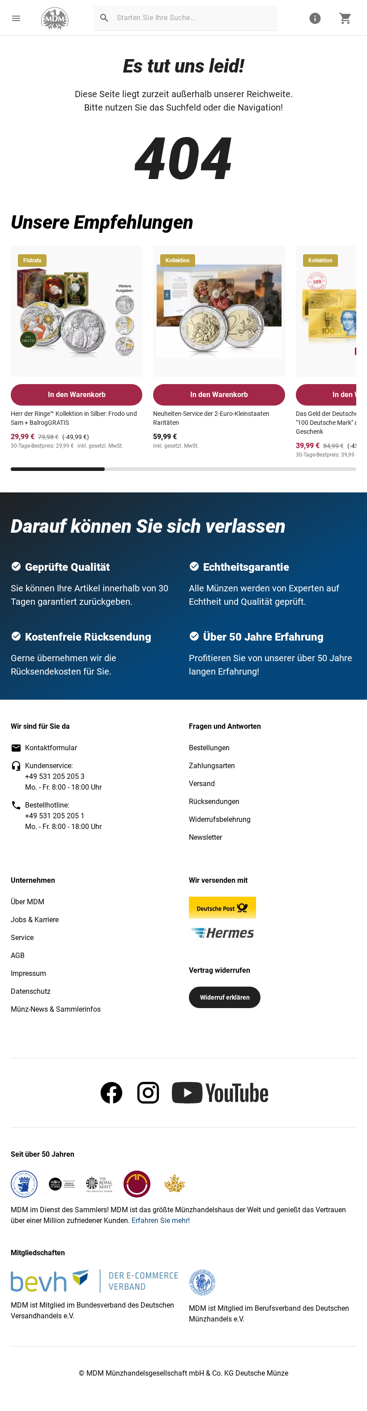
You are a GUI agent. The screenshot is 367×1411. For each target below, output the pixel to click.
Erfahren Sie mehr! (161, 1220)
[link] (54, 18)
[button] (16, 18)
